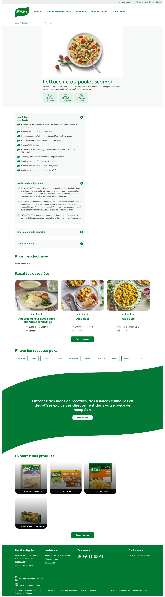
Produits (38, 11)
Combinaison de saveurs (59, 11)
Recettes (79, 11)
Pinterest (85, 556)
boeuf (114, 358)
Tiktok (101, 556)
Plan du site (50, 563)
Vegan (59, 358)
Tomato (46, 358)
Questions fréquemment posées (58, 555)
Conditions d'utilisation (24, 565)
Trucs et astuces (99, 11)
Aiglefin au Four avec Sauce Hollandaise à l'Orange (36, 320)
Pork (34, 358)
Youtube (96, 556)
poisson (127, 358)
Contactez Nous (51, 559)
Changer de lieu (143, 555)
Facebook (90, 556)
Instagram (79, 556)
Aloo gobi (82, 319)
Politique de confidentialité (25, 555)
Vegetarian (73, 358)
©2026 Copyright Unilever (30, 585)
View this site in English (153, 2)
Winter (87, 358)
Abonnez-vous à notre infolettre (130, 2)
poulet (140, 358)
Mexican (21, 358)
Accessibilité (20, 562)
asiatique (101, 358)
